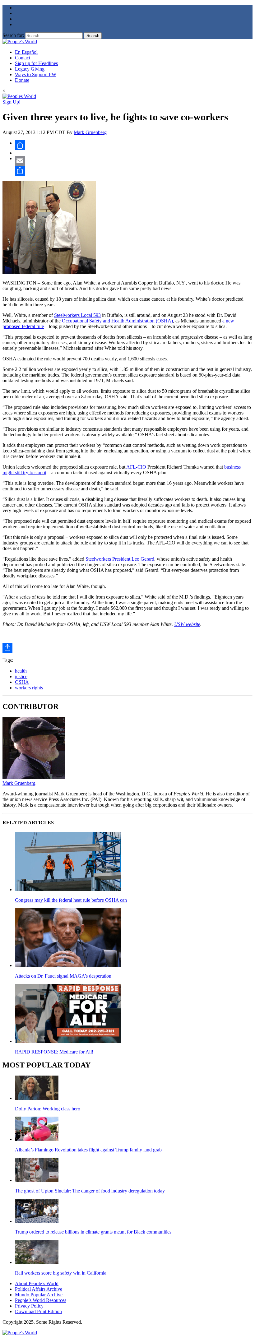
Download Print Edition (38, 1311)
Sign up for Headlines (36, 63)
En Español (26, 52)
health (21, 671)
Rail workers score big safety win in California (60, 1272)
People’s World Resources (40, 1300)
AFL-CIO (136, 467)
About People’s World (36, 1283)
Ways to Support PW (35, 74)
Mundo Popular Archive (39, 1294)
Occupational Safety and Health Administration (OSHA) (117, 320)
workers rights (29, 687)
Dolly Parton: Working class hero (47, 1108)
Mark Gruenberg (90, 132)
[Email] (134, 161)
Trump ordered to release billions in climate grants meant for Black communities (93, 1231)
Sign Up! (11, 101)
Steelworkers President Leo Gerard (120, 559)
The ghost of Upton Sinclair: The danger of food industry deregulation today (90, 1190)
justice (21, 676)
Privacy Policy (29, 1305)
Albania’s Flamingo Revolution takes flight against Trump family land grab (88, 1149)
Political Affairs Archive (38, 1289)
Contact (22, 57)
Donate (22, 80)
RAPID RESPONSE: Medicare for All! (54, 1051)
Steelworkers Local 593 (77, 315)
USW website (187, 624)
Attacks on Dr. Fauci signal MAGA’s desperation (63, 976)
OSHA (22, 682)
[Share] (134, 145)
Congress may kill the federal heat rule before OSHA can (71, 900)
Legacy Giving (29, 69)
